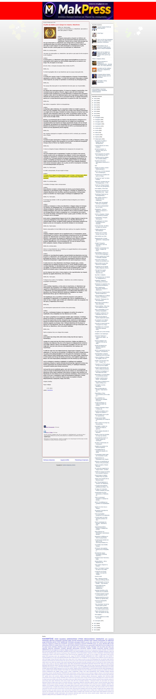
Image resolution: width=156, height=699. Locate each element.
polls (107, 646)
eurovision (84, 659)
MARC (93, 645)
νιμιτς (59, 656)
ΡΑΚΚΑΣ (105, 669)
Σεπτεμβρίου (98, 124)
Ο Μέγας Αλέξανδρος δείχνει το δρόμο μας (102, 408)
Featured (95, 640)
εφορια (50, 680)
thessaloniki (79, 662)
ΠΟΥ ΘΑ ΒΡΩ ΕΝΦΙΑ (73, 669)
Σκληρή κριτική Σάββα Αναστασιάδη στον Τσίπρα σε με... (102, 419)
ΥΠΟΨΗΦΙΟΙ (71, 642)
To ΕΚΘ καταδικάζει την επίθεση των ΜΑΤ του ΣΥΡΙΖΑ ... (100, 404)
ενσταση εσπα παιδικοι (72, 679)
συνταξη (105, 689)
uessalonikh (89, 662)
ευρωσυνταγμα (45, 680)
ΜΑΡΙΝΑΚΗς (101, 651)
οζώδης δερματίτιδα (73, 686)
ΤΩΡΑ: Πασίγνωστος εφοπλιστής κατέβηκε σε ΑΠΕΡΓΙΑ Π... (101, 289)
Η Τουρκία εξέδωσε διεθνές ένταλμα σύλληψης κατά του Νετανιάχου (104, 76)
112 (67, 656)
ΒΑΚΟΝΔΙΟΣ (44, 665)
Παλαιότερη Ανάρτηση (81, 460)
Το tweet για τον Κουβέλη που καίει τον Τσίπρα (102, 175)
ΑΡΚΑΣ (102, 663)
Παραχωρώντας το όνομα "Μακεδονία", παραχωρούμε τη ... (102, 240)
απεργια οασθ (66, 646)
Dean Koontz (106, 656)
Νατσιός (43, 669)
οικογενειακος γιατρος (81, 686)
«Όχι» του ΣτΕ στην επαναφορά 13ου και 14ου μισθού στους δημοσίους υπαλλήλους (105, 41)
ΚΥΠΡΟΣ (112, 666)
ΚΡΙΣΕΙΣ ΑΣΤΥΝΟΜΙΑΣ (53, 645)
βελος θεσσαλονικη (107, 676)
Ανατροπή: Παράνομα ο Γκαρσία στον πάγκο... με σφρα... (101, 337)
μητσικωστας (76, 685)
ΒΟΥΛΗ (49, 651)
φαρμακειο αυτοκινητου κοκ (108, 691)
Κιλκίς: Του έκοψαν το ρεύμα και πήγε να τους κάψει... (102, 569)
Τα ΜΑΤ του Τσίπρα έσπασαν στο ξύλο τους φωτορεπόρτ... (102, 185)
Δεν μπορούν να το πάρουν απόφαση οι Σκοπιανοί (101, 320)
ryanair (112, 660)
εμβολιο (66, 679)
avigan (85, 649)
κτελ (66, 645)
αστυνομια (73, 654)
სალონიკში (70, 694)
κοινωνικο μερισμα (88, 645)
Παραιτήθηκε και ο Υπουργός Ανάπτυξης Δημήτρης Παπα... (102, 328)
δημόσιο (75, 646)
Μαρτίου (97, 136)
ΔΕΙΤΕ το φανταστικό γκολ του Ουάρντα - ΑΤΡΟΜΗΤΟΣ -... (102, 351)
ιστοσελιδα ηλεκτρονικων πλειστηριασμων (71, 682)
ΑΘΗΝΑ (99, 649)
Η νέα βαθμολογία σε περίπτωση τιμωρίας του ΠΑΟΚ (101, 451)
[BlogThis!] (48, 388)
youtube (112, 662)
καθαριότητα (82, 682)
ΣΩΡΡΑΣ (102, 642)
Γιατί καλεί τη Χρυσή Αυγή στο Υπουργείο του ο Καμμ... (102, 324)
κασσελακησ (105, 682)
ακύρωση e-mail (102, 673)
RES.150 (68, 657)
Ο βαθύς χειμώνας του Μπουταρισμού (100, 230)
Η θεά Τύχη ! (100, 33)
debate (60, 659)
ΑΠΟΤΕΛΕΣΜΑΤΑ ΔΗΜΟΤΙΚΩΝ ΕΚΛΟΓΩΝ (89, 663)
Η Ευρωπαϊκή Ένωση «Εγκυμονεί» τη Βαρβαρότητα (100, 587)
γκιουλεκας (90, 677)
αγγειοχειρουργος (45, 654)
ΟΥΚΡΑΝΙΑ (48, 669)
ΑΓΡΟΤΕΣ (74, 640)
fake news (101, 659)
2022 (95, 107)
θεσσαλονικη (80, 640)
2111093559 (83, 656)
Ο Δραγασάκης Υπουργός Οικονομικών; (101, 218)
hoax (101, 646)
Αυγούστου (98, 126)
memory (71, 660)
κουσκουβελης (71, 643)
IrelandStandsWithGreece (47, 657)
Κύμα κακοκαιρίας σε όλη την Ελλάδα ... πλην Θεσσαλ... (102, 582)
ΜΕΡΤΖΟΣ (52, 640)
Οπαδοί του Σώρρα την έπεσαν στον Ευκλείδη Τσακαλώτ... (102, 472)
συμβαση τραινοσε (86, 689)
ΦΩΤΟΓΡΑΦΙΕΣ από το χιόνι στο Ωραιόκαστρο (102, 415)
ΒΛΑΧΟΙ (65, 665)
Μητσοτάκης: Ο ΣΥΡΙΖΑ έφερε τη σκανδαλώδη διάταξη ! (102, 375)
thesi (76, 662)
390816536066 (89, 656)
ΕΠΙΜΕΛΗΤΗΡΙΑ (110, 645)
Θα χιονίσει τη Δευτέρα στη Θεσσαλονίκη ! (101, 511)
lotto (64, 660)
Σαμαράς (62, 671)
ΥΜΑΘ (87, 671)
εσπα (50, 649)
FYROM (56, 643)
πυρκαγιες (95, 688)
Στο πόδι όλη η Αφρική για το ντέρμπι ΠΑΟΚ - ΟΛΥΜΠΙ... (102, 469)
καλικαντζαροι (87, 682)
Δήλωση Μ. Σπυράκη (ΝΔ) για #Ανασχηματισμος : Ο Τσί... (102, 182)
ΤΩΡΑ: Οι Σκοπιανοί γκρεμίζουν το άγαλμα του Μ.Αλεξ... (101, 499)
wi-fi (96, 662)
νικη (52, 649)
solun (56, 662)
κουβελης (79, 683)
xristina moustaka (106, 662)
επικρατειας (106, 679)
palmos (103, 646)
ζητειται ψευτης (64, 680)
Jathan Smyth (57, 657)
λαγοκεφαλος (103, 683)
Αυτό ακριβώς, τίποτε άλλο (101, 188)
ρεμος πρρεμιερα (107, 688)
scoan (50, 662)
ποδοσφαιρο (93, 646)
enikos (73, 659)
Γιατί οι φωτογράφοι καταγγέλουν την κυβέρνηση (102, 514)
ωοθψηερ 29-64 (50, 694)
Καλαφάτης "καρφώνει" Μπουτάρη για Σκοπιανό (101, 281)
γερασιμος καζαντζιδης (61, 677)
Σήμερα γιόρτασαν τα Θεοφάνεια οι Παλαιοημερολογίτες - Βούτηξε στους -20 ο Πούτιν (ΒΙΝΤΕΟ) (104, 63)
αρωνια (50, 676)
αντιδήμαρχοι (48, 674)
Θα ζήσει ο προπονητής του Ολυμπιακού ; (101, 443)
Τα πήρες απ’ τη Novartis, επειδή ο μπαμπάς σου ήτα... (102, 489)
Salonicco (78, 657)
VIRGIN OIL (101, 657)
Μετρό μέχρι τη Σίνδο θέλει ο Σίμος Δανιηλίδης (102, 303)
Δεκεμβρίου (98, 117)
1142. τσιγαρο (71, 656)
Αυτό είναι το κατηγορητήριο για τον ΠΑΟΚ (101, 206)
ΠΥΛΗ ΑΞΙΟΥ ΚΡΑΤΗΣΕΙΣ (87, 669)
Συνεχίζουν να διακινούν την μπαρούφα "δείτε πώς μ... (101, 313)
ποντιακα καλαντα (61, 688)
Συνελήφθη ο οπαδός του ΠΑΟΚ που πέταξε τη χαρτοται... (101, 427)
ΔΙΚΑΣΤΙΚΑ (50, 648)
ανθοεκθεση (60, 646)
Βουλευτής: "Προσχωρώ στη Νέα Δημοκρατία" (102, 300)
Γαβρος (85, 665)
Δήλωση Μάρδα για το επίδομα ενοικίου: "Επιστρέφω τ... (102, 296)
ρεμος (102, 688)
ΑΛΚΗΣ (68, 663)
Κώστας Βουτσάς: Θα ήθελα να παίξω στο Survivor (101, 226)
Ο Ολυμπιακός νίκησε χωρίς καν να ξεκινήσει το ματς (101, 455)
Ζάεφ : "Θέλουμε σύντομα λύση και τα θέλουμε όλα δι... (102, 579)
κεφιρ (109, 682)
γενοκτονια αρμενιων (52, 677)
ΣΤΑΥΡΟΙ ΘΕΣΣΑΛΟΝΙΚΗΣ (82, 652)
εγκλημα (106, 677)
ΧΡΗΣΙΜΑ (107, 671)
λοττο (48, 685)
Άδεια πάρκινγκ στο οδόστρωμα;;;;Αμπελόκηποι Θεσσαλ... (102, 533)
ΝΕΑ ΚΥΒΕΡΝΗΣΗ (50, 652)
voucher (93, 662)
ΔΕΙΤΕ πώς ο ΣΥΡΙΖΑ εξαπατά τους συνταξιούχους (102, 172)
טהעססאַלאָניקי (59, 694)
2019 (95, 113)
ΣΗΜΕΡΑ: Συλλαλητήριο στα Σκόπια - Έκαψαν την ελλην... (102, 249)
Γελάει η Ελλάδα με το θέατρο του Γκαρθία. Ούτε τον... (102, 358)
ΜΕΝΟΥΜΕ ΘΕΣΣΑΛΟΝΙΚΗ (73, 648)
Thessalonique (92, 657)
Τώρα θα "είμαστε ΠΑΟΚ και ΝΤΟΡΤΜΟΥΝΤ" (104, 27)
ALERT (96, 656)
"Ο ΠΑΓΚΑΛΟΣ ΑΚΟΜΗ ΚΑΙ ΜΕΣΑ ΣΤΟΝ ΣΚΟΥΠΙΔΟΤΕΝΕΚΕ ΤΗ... (102, 541)
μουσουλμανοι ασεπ (88, 685)
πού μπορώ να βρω (68, 688)
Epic (96, 165)
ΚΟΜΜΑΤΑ (82, 642)
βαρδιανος (62, 676)
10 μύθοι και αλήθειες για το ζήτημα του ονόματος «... (101, 411)
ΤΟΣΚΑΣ (70, 671)
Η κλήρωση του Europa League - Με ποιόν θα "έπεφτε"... (100, 573)
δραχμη (100, 677)
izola (48, 660)
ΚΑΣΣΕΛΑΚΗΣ (105, 666)
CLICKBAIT (100, 656)
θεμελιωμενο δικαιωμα (46, 682)
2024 (95, 102)
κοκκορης (62, 683)
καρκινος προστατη (98, 682)
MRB (108, 643)
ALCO (93, 656)
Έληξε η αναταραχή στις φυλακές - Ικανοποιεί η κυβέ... (101, 523)
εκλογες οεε (95, 643)
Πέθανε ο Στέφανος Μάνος (98, 58)
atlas (46, 659)
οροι (90, 686)
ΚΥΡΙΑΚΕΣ (44, 668)
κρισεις (55, 656)
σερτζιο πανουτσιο (57, 689)
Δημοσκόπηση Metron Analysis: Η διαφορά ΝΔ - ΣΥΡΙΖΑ (101, 528)
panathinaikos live (90, 660)
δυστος (103, 677)
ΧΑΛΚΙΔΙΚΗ (102, 671)
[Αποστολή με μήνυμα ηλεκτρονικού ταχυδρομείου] (47, 388)
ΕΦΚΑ (98, 642)
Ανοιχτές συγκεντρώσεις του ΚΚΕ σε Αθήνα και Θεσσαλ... (102, 368)
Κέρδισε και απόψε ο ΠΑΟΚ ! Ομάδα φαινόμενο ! (102, 168)
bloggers (49, 659)
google (108, 659)
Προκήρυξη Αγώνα (100, 669)
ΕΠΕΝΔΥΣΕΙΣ (45, 666)
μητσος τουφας (107, 642)
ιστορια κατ (60, 682)
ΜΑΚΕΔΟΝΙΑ (45, 640)
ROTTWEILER (73, 657)
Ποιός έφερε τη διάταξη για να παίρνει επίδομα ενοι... (102, 382)
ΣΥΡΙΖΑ (63, 645)
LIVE (98, 646)
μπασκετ (93, 685)
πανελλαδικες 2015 (103, 686)
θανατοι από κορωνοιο (109, 680)
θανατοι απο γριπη (100, 680)
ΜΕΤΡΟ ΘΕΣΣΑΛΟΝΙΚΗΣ (73, 645)
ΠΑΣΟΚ (51, 669)
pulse (59, 643)
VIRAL (91, 642)
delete (69, 640)
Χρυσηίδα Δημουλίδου (57, 673)
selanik (53, 662)
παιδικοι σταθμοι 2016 (95, 686)
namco (74, 660)
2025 (95, 100)
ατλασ (53, 676)
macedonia (50, 390)
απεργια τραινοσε (81, 674)
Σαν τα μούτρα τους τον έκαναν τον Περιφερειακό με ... (102, 277)
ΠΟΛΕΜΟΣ (60, 669)
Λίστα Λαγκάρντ (70, 668)
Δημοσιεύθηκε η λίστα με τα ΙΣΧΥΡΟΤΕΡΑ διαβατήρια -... (102, 253)
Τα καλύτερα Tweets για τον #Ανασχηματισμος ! (101, 195)
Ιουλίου (97, 128)
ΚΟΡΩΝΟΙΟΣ (57, 648)
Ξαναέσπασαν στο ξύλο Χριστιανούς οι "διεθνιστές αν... (101, 494)
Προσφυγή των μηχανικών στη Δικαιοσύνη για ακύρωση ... (102, 284)
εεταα (109, 677)
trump (83, 662)
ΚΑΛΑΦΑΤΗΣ (64, 643)
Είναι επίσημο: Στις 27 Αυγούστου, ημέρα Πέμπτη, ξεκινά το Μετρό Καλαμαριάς (104, 47)
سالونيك (66, 694)
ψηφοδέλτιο (44, 694)
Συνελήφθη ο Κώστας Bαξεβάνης (100, 385)
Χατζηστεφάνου (45, 673)
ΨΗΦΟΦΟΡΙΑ (64, 673)
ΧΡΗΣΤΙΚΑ (112, 671)
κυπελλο (90, 683)
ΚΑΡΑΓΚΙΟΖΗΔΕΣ (98, 666)
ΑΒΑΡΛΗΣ (62, 663)
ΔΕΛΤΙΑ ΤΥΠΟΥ (56, 642)
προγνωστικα (77, 688)
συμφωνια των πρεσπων (59, 649)
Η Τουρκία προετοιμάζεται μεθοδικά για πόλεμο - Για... (102, 486)
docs (91, 649)
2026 (95, 98)
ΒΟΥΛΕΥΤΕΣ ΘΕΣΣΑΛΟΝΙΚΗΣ (78, 665)
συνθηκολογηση (101, 689)
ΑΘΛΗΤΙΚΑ (44, 648)
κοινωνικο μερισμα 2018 (55, 683)
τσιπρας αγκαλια (99, 691)
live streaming (56, 660)
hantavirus (112, 659)
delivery (63, 659)
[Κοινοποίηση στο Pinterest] (51, 388)
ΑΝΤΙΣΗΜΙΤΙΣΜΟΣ (77, 663)
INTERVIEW (49, 642)
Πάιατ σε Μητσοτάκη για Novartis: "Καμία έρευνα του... (101, 390)
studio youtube (64, 662)
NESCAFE (62, 657)
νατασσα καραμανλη (46, 686)
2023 (95, 105)
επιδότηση (99, 679)
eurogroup (80, 659)
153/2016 (78, 656)
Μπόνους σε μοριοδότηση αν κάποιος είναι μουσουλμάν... (102, 462)
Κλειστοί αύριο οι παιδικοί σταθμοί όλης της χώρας (101, 476)
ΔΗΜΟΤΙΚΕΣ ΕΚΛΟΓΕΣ (100, 645)
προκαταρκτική (63, 656)
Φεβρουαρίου (98, 139)
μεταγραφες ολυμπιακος (54, 685)
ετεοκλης (110, 679)
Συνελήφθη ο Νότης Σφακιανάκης (102, 81)
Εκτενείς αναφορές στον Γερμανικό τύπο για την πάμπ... (101, 342)
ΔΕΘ (52, 651)
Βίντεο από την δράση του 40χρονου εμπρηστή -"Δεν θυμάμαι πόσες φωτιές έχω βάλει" (103, 54)
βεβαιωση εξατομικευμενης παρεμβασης (94, 676)
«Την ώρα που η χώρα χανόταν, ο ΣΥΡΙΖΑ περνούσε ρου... (100, 271)
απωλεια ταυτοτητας (102, 674)
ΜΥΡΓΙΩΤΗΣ (83, 648)
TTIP (88, 657)
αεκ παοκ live (87, 673)
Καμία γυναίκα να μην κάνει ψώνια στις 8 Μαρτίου (101, 264)
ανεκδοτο (51, 654)
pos (106, 640)
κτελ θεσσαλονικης (81, 646)
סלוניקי (63, 694)
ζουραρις (69, 680)
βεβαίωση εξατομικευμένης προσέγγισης (78, 676)
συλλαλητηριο (58, 640)
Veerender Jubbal (107, 657)
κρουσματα (65, 640)
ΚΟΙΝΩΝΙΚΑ (81, 651)
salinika (43, 662)
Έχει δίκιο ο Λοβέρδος (100, 275)
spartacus (59, 662)
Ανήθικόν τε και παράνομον (101, 333)
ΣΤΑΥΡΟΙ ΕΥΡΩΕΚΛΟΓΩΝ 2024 (48, 671)
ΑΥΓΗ (105, 663)
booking (52, 659)
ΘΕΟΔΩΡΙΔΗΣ (66, 666)
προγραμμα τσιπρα (84, 688)
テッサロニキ (74, 694)
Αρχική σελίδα (65, 460)
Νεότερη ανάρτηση (49, 460)
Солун (54, 694)
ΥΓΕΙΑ (84, 671)
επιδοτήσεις (94, 679)
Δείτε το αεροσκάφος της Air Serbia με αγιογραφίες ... (101, 310)
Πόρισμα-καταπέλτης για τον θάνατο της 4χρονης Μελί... (102, 598)
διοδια (97, 677)
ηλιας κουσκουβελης (80, 680)
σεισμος (100, 643)
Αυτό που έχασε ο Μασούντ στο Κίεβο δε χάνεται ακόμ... (102, 608)
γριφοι (71, 646)
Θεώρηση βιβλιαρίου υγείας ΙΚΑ (76, 666)
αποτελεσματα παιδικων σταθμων (91, 674)
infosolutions (44, 660)
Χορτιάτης (50, 673)
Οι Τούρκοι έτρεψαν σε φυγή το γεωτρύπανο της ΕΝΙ (102, 594)
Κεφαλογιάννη (60, 668)
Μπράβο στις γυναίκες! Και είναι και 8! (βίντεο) (101, 447)
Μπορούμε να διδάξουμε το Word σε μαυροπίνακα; (101, 537)
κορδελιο (75, 683)
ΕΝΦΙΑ (112, 665)
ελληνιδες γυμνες (55, 679)
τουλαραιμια (79, 691)
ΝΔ (43, 646)
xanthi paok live (100, 662)
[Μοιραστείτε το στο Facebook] (50, 388)
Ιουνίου (97, 130)
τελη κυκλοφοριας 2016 (51, 691)
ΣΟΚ (108, 669)
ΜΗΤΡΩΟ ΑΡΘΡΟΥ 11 (86, 668)
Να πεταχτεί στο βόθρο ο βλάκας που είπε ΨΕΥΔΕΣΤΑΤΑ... (101, 142)
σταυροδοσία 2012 (75, 689)
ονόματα (87, 686)
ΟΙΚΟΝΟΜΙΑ (90, 643)
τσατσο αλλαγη (93, 691)
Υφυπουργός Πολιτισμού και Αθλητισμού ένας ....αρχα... (102, 191)
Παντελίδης (94, 669)
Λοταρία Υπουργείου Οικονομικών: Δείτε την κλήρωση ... (101, 244)
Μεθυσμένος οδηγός (108, 651)
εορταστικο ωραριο (81, 679)
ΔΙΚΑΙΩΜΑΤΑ (66, 651)
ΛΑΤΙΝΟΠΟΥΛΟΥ (95, 651)
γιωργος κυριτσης (83, 677)
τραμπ (83, 691)
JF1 (53, 657)
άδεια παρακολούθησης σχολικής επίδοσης (75, 673)
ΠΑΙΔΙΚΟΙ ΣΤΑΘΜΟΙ (91, 648)
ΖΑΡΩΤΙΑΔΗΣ (60, 666)
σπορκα (62, 689)
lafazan (52, 660)
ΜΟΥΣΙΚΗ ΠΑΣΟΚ (102, 668)
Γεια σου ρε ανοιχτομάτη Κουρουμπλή (101, 601)
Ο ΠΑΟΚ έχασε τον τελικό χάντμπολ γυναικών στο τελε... (101, 519)
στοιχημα (81, 689)
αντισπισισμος (60, 674)
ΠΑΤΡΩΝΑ (55, 669)
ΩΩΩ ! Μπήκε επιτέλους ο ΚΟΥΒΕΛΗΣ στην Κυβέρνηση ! (101, 199)
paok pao (98, 660)
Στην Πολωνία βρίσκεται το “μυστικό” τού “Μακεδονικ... (102, 483)
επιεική (102, 679)
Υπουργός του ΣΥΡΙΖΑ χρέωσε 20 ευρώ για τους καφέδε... (102, 365)
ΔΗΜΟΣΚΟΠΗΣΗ (72, 639)
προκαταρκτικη (77, 643)
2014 (95, 629)
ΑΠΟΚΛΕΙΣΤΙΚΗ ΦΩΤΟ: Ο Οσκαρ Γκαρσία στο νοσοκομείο (101, 439)
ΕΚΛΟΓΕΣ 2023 (72, 651)
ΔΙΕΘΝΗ (63, 642)
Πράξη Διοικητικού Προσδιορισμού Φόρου (62, 652)
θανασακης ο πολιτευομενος (90, 680)
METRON (105, 643)
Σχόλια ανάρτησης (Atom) (69, 465)
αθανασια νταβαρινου (94, 673)
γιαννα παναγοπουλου (70, 677)
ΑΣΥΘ (46, 651)
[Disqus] (65, 408)
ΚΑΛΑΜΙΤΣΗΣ (48, 639)
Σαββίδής (58, 671)
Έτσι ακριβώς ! (98, 614)
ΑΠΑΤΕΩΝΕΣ (104, 649)
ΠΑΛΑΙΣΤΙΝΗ (100, 648)
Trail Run (97, 657)
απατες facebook (69, 674)
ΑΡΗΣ (99, 663)
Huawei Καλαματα (80, 649)
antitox (43, 659)
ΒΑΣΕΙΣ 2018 (57, 665)
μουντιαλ (87, 642)
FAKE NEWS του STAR (100, 236)
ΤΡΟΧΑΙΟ (81, 645)
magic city (67, 660)
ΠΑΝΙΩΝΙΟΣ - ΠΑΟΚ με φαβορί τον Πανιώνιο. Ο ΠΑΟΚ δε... (101, 211)
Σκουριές (66, 671)
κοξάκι (66, 683)
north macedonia (109, 639)
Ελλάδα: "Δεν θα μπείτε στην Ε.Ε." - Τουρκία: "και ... (102, 361)
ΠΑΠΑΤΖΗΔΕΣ (101, 640)
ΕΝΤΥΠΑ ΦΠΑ (108, 665)
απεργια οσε (75, 674)
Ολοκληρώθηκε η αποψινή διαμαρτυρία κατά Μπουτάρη (102, 354)
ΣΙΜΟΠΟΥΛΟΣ (73, 652)
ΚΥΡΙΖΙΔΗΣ (63, 648)
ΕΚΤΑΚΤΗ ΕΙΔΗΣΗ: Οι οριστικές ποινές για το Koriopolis (101, 150)
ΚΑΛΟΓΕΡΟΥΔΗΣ (91, 666)
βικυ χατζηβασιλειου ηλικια (81, 654)
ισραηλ (56, 682)
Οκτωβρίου (98, 121)
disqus (70, 659)
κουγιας (82, 683)
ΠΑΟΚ (91, 640)
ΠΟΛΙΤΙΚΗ (106, 648)
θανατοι (94, 642)
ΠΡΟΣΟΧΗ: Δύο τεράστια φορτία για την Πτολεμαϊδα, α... (102, 549)
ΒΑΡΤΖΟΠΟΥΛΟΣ (51, 665)
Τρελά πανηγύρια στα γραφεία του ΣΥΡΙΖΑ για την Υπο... (102, 154)
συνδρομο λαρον (94, 689)
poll (66, 642)
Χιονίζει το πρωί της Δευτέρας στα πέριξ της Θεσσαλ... (102, 435)
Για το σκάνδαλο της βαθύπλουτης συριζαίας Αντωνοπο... (101, 399)
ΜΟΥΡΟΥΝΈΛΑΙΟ (94, 668)
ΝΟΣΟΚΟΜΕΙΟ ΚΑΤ (110, 668)
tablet (73, 662)
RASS (65, 657)
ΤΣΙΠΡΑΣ (81, 671)
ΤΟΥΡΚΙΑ (95, 652)
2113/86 (75, 649)
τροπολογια (87, 691)
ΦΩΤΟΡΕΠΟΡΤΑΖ (92, 671)
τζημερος (67, 649)
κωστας (99, 683)
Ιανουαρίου (98, 620)
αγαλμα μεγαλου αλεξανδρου (50, 646)
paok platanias (102, 660)
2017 (95, 623)
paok (95, 660)
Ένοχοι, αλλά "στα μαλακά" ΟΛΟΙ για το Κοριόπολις (101, 203)
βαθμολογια (111, 640)
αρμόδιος (46, 676)
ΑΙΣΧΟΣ (65, 663)
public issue (111, 646)
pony (107, 660)
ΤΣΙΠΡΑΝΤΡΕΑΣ (75, 671)
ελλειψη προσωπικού (48, 679)
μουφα (44, 642)
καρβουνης (92, 682)
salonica (47, 662)
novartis (80, 660)
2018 (95, 115)
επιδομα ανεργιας (88, 679)
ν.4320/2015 (103, 685)
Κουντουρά (65, 668)
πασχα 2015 (44, 688)
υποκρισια (71, 649)
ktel (50, 660)
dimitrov (88, 649)
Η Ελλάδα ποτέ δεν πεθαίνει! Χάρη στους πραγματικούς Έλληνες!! (104, 70)
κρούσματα (86, 683)
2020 (95, 111)
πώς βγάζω (99, 688)
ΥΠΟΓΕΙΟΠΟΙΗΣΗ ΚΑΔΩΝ (108, 652)
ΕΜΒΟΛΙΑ (103, 665)
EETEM (110, 656)
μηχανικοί (81, 685)
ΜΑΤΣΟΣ (80, 668)
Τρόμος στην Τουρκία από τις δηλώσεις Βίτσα (102, 479)
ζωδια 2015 (73, 680)
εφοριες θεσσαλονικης (56, 680)
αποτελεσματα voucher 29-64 (65, 654)
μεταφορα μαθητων (70, 685)
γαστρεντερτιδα (45, 677)
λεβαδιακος (44, 685)
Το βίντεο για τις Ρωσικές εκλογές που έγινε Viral (101, 233)
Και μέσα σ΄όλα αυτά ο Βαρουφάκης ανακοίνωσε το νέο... (102, 162)
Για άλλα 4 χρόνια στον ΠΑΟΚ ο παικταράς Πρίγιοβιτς (102, 257)
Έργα (58, 663)
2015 (95, 627)
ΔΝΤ (91, 665)
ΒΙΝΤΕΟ (62, 665)
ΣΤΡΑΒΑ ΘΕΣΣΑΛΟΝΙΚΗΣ (86, 639)
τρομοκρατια (84, 643)
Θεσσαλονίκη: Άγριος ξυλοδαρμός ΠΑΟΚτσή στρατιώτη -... (101, 554)
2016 (95, 625)
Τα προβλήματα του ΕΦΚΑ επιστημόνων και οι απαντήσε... (101, 222)
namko (77, 660)
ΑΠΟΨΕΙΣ (86, 640)
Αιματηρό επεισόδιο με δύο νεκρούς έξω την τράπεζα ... (102, 591)
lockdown (61, 660)
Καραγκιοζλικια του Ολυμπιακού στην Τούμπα (101, 458)
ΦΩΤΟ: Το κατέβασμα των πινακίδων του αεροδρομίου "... (102, 503)
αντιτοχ (64, 674)
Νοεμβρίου (98, 119)
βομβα (112, 676)
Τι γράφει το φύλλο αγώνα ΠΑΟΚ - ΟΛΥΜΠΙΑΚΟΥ (101, 378)
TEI (80, 657)
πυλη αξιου (90, 688)
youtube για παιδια (53, 663)
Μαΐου (96, 132)
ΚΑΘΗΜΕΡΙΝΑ (85, 666)
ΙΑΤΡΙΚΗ (77, 651)
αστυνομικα (77, 642)
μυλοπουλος (98, 685)
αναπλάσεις (107, 673)
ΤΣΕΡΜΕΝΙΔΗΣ (100, 652)
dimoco (67, 659)
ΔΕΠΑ (89, 665)
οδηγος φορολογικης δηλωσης (63, 686)
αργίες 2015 (108, 674)
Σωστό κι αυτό (98, 576)
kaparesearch (95, 649)
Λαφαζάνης (76, 668)
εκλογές (87, 654)
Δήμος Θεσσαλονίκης (96, 665)
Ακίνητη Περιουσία (110, 663)
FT (113, 656)
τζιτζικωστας (58, 691)
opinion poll (84, 660)
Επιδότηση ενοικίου (54, 666)
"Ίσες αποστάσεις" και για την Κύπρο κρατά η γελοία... (102, 605)
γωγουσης (94, 677)
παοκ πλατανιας (110, 686)
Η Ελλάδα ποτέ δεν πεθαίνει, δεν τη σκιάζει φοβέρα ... (102, 158)
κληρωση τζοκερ (106, 654)
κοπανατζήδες (70, 683)
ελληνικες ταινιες (62, 679)
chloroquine (56, 659)
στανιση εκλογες (68, 689)
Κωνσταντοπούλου (87, 651)
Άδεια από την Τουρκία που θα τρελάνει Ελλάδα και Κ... (102, 293)
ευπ (113, 679)
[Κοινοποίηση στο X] (49, 388)
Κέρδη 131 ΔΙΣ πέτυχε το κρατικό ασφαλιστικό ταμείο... (102, 317)
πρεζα (74, 688)
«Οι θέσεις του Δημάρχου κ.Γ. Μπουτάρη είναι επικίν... (102, 371)
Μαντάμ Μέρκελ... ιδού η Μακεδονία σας (101, 562)
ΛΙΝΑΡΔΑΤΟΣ (100, 639)
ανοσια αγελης (56, 654)
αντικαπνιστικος (54, 674)
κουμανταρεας (51, 656)
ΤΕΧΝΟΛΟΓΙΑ (90, 652)
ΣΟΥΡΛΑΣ (112, 669)
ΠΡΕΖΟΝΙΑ (79, 669)
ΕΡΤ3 (49, 666)
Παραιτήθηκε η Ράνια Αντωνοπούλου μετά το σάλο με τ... (102, 394)
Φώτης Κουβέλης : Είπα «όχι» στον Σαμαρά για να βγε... (102, 306)
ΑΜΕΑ (72, 663)
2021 (95, 109)
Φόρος (98, 671)
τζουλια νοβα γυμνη (65, 691)
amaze (112, 657)
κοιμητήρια (49, 683)
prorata (109, 660)
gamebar (104, 659)
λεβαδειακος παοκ (110, 683)
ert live (76, 659)
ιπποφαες (53, 682)
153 (75, 656)
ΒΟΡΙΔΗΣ (69, 665)
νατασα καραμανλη (110, 685)
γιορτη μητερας (77, 677)
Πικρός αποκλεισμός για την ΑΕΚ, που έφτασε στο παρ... (102, 611)
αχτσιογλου (57, 676)
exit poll (87, 659)
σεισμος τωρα (50, 689)
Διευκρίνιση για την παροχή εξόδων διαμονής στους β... (102, 267)
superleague (69, 662)
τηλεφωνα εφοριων (73, 691)
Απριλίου (97, 134)
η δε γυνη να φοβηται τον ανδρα (96, 654)
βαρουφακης (67, 676)
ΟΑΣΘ (56, 639)
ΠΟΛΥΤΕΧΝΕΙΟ (65, 669)
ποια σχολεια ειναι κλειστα (52, 688)
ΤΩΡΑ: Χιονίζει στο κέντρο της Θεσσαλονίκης (102, 423)
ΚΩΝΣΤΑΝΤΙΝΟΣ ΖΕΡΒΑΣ (52, 668)
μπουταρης (88, 646)
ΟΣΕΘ (60, 645)
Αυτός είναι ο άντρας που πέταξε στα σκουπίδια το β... (102, 260)
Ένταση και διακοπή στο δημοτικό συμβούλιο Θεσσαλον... (101, 347)
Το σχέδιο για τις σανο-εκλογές (102, 331)
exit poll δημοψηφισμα (94, 659)
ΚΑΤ (109, 666)
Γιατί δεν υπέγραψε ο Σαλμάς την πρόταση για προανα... (102, 215)
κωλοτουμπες (95, 683)
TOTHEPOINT (84, 657)
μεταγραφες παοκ (62, 685)
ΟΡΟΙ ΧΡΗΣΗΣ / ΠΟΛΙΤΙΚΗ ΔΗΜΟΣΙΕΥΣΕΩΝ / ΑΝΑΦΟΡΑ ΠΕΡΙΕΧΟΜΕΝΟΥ (99, 90)
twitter (85, 662)
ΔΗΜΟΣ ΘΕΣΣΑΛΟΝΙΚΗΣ (58, 651)
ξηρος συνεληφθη (53, 686)
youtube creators (45, 663)
